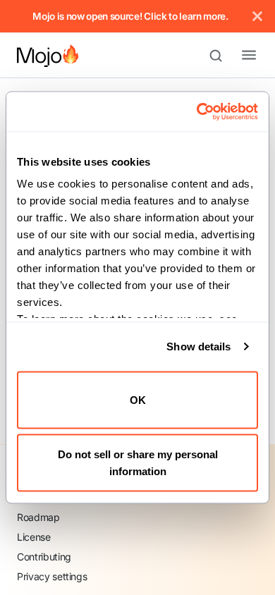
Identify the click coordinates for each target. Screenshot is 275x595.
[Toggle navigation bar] (237, 55)
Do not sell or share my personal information (138, 462)
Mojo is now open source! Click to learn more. (130, 16)
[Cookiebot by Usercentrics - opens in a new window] (197, 112)
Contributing (44, 557)
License (34, 537)
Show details (198, 346)
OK (138, 399)
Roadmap (38, 517)
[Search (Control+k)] (222, 55)
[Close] (257, 16)
